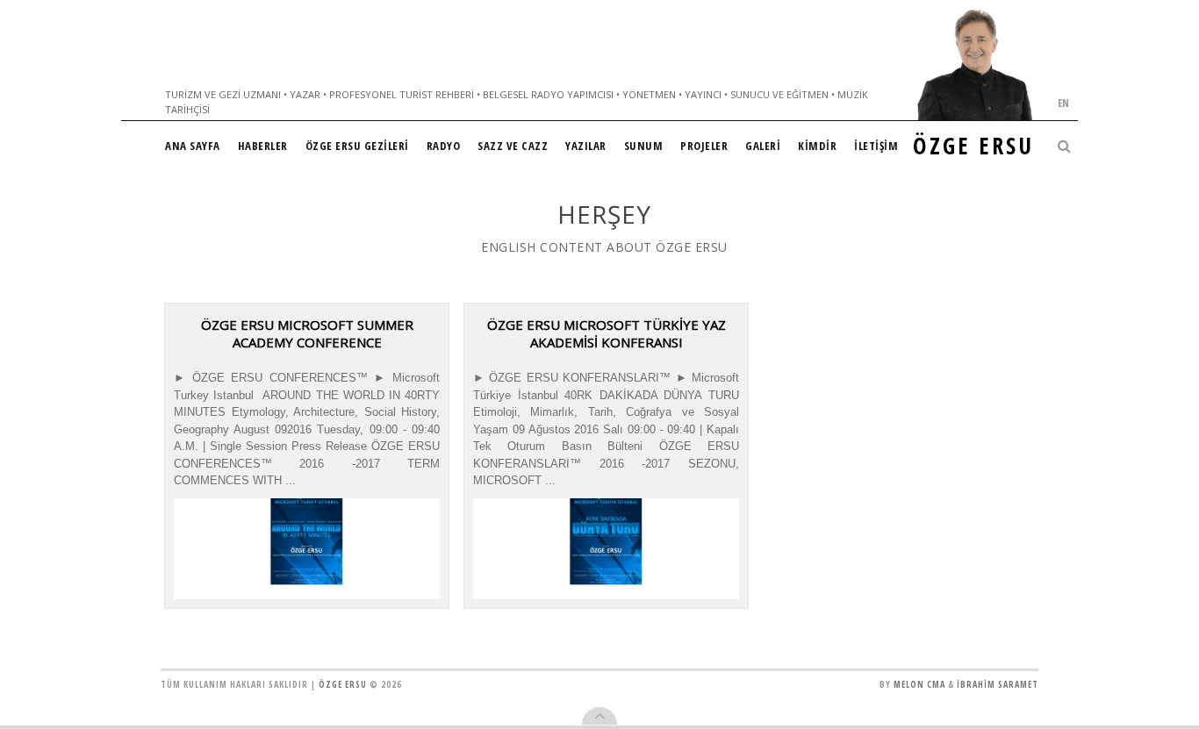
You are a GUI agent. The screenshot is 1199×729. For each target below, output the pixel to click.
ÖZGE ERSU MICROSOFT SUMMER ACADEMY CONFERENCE (307, 333)
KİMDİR (817, 146)
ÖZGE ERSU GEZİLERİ (357, 146)
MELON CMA (919, 684)
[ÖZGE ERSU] (975, 64)
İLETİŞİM (876, 146)
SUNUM (644, 146)
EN (1063, 103)
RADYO (444, 146)
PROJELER (704, 146)
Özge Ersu (343, 684)
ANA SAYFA (192, 146)
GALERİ (762, 146)
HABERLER (263, 146)
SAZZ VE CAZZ (512, 146)
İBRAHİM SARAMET (997, 684)
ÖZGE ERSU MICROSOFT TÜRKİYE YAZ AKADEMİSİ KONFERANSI (606, 333)
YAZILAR (586, 146)
